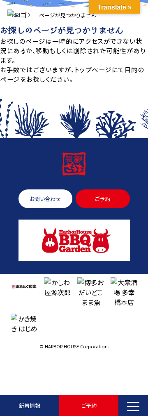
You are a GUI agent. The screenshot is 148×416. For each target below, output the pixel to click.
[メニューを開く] (133, 405)
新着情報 (29, 405)
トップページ (92, 69)
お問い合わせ (45, 199)
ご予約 (89, 405)
